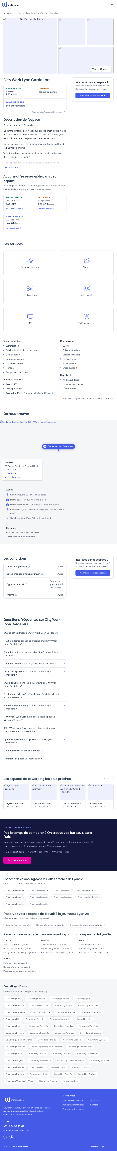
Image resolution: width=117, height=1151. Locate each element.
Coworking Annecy (48, 1081)
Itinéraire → (10, 473)
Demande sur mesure (72, 1100)
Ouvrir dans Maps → (14, 477)
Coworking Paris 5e (15, 1067)
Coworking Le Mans (39, 1074)
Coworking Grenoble (73, 1039)
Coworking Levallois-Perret (80, 1046)
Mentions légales (99, 1146)
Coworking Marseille (15, 1012)
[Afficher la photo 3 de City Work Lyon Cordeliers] (100, 31)
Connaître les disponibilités (93, 95)
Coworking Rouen (14, 1053)
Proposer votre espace (73, 1109)
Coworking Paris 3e (35, 1019)
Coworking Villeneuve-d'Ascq (20, 1081)
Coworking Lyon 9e (15, 904)
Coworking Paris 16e (38, 1026)
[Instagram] (11, 1136)
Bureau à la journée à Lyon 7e (55, 948)
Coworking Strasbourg (90, 1032)
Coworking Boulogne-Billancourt (46, 1046)
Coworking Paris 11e (65, 1012)
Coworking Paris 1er (63, 1026)
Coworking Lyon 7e (39, 890)
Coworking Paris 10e (88, 1005)
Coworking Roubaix (87, 1074)
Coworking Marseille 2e (87, 1053)
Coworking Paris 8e (36, 998)
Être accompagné (17, 860)
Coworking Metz (58, 1067)
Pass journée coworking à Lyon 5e (19, 952)
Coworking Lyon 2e (37, 1053)
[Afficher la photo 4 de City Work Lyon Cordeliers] (86, 60)
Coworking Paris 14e (39, 1032)
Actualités (95, 1100)
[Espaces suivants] (111, 778)
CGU (111, 1146)
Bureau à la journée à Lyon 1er (17, 966)
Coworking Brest (37, 1067)
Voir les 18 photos (100, 69)
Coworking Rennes (14, 1026)
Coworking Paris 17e (40, 1012)
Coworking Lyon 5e (15, 890)
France (21, 13)
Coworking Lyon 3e (15, 897)
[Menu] (112, 4)
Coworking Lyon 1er (83, 890)
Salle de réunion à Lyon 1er (16, 962)
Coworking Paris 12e (88, 1026)
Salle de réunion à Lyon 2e (18, 925)
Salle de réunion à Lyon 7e (53, 944)
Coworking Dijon (70, 1081)
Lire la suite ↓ (10, 167)
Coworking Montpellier (60, 1019)
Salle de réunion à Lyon (90, 944)
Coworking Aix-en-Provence (19, 1039)
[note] (29, 567)
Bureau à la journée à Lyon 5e (17, 948)
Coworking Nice (84, 1019)
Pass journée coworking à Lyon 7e (57, 952)
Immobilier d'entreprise (73, 1104)
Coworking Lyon (61, 890)
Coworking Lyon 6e (39, 897)
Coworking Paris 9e (60, 998)
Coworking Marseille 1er (40, 1060)
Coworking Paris (13, 998)
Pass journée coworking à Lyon (93, 952)
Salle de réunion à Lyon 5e (16, 944)
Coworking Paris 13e (15, 1046)
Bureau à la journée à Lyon (91, 948)
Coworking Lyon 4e (63, 897)
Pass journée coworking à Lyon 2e (86, 925)
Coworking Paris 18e (48, 1039)
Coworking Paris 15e (64, 1032)
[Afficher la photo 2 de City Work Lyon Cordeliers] (71, 31)
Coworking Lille (13, 1019)
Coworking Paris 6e (63, 1074)
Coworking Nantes (64, 1005)
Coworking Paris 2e (15, 1005)
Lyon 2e (29, 13)
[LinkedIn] (5, 1136)
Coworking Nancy (80, 1067)
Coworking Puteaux (15, 1074)
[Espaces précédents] (104, 778)
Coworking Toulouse (91, 1012)
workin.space (9, 13)
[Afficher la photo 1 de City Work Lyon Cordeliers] (30, 46)
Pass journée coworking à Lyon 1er (19, 970)
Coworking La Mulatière (88, 897)
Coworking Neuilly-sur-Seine (70, 1060)
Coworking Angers (14, 1060)
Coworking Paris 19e (99, 1060)
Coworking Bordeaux (40, 1005)
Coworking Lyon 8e (39, 904)
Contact (94, 1104)
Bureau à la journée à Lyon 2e (50, 925)
